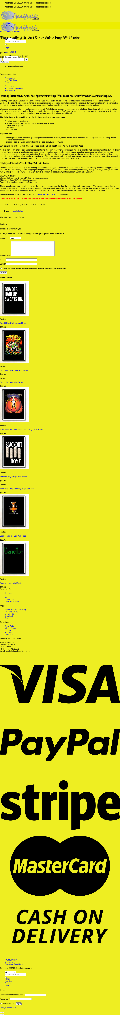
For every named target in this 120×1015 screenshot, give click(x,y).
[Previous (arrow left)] (1, 1014)
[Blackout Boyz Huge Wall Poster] (14, 469)
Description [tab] (9, 86)
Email (3, 264)
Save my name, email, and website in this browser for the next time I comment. (35, 268)
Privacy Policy (11, 960)
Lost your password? (8, 1008)
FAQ (6, 597)
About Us (8, 593)
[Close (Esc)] (1, 1012)
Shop (9, 32)
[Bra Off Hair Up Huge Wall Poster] (14, 315)
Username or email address (12, 995)
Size (2, 57)
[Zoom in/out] (3, 1012)
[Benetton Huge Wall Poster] (14, 575)
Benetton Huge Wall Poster (11, 583)
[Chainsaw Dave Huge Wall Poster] (14, 362)
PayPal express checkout (47, 194)
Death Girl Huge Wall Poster (11, 382)
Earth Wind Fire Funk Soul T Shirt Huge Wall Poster (21, 430)
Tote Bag (8, 26)
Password (4, 999)
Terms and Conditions (14, 964)
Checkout (9, 616)
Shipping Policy (11, 612)
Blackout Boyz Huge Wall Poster (13, 477)
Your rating (5, 238)
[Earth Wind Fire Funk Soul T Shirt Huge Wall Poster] (14, 422)
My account (9, 614)
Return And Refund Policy (15, 610)
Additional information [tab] (14, 88)
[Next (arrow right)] (3, 1014)
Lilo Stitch (9, 635)
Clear (21, 57)
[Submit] (6, 44)
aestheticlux (18, 211)
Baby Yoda (9, 626)
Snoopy (8, 630)
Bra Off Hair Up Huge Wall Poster (14, 323)
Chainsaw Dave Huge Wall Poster (14, 370)
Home (7, 23)
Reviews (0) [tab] (10, 90)
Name (3, 260)
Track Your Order (12, 602)
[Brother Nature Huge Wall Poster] (14, 528)
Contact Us (9, 600)
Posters (8, 28)
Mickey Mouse (11, 628)
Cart (6, 618)
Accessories (10, 78)
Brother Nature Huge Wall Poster (13, 536)
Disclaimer (9, 962)
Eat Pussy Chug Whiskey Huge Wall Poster (18, 489)
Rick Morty (9, 632)
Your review (5, 255)
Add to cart (4, 62)
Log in (19, 1004)
